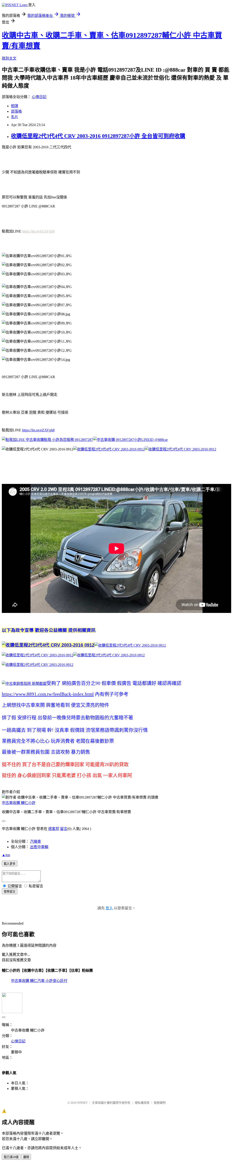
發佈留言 (9, 891)
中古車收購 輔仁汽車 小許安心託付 (39, 981)
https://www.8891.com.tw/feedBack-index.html (48, 694)
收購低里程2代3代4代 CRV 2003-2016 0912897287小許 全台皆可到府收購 (98, 136)
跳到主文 (9, 58)
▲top (6, 855)
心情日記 (39, 97)
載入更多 (9, 863)
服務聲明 (160, 1102)
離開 (26, 1157)
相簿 (14, 106)
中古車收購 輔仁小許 (18, 803)
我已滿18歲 (11, 1157)
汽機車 (35, 841)
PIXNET (82, 1102)
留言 (63, 829)
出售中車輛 (39, 847)
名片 (14, 117)
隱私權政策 (142, 1102)
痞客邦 (53, 829)
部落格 (16, 111)
